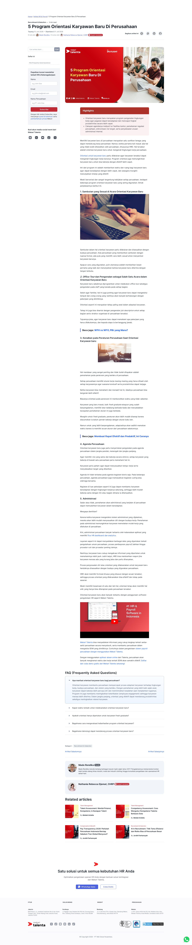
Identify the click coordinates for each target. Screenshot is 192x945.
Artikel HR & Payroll (40, 16)
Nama (33, 79)
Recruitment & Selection (37, 22)
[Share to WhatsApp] (148, 33)
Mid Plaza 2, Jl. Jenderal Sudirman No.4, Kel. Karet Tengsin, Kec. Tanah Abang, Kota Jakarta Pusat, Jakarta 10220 (43, 913)
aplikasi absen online (108, 657)
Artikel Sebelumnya (73, 751)
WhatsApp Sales (88, 887)
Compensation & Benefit (87, 826)
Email (33, 89)
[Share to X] (141, 33)
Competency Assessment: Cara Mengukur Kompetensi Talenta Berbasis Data (144, 811)
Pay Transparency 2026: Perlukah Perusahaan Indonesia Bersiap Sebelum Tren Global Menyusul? (94, 831)
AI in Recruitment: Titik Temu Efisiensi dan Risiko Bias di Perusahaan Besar (147, 830)
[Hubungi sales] (185, 939)
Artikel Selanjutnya (156, 751)
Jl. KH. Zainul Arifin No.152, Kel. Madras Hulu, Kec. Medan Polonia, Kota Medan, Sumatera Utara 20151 (147, 912)
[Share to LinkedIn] (154, 33)
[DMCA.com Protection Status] (153, 924)
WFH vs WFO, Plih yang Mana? (111, 330)
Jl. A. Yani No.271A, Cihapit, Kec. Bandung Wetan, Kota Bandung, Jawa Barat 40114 (112, 912)
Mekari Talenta (86, 642)
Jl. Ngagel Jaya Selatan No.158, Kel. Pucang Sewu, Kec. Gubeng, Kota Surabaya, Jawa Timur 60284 (78, 912)
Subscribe (44, 109)
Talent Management (86, 805)
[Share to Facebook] (160, 33)
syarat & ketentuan (46, 116)
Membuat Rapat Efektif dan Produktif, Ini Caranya (121, 436)
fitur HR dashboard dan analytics (102, 535)
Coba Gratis (108, 887)
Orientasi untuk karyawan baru (93, 156)
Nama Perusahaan (38, 99)
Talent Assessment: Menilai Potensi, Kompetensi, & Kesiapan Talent (95, 809)
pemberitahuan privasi (39, 119)
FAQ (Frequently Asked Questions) (39, 63)
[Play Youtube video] (114, 621)
